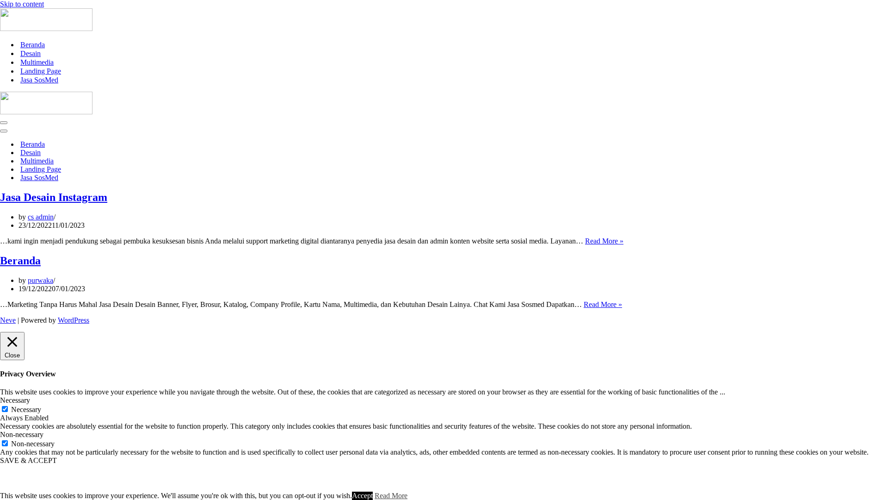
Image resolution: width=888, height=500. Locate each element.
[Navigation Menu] (3, 122)
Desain (30, 53)
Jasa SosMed (39, 80)
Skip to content (22, 4)
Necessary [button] (15, 400)
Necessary (26, 409)
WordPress (73, 320)
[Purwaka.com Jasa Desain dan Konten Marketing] (46, 28)
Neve (8, 320)
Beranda (32, 45)
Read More (391, 496)
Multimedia (37, 62)
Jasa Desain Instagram (53, 197)
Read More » (604, 241)
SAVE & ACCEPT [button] (28, 460)
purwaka (40, 280)
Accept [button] (362, 496)
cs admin (41, 217)
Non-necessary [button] (21, 434)
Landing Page (40, 71)
